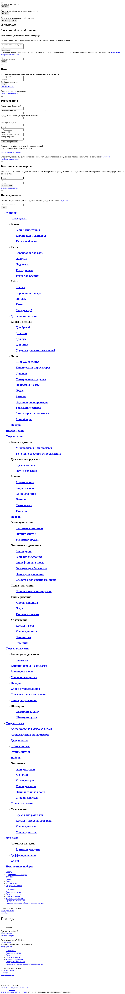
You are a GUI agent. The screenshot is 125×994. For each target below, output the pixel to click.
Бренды (9, 872)
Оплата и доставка (13, 894)
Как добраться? (6, 942)
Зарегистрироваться (9, 93)
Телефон (4, 127)
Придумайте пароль (19, 115)
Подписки (64, 200)
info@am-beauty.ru (7, 936)
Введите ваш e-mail (24, 111)
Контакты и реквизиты (15, 899)
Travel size (10, 877)
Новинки (10, 879)
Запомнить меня (10, 82)
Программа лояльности (15, 901)
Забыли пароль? (7, 87)
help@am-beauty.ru (7, 975)
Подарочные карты (14, 886)
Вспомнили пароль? (9, 188)
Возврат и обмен (13, 896)
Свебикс (12, 990)
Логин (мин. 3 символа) (11, 106)
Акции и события (13, 892)
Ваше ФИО (5, 132)
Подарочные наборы (17, 875)
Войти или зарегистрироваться (14, 992)
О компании (11, 890)
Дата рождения (7, 137)
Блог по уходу (12, 883)
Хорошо (13, 21)
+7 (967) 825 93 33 (7, 911)
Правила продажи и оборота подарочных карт (25, 903)
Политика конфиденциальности (14, 987)
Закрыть (5, 7)
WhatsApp (4, 913)
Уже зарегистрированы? (11, 152)
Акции (9, 881)
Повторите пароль (8, 122)
